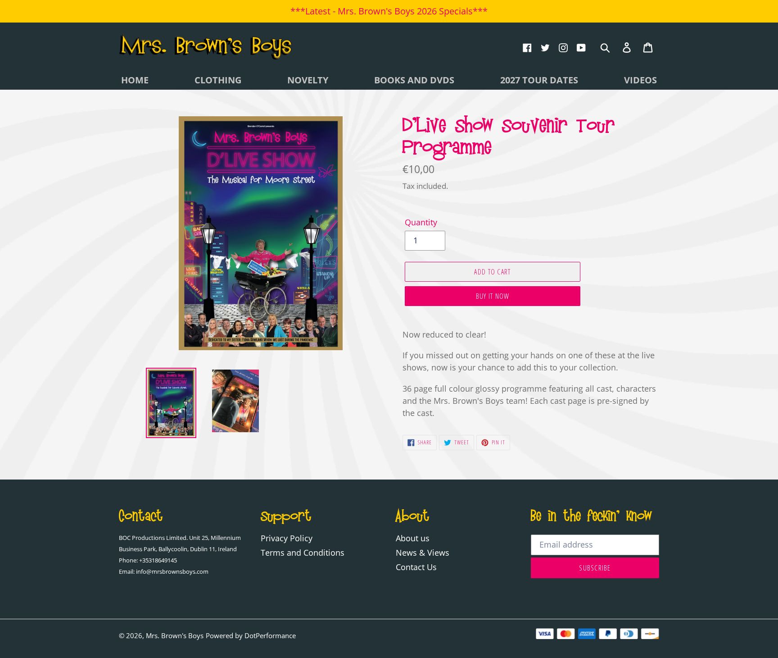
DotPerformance (270, 635)
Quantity (421, 222)
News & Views (422, 552)
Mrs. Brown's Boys (175, 635)
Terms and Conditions (302, 552)
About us (413, 538)
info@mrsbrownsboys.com (172, 572)
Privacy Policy (286, 538)
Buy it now (493, 296)
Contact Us (416, 567)
